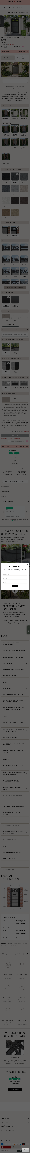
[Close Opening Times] (27, 564)
